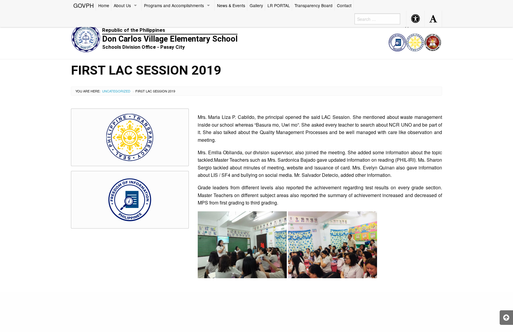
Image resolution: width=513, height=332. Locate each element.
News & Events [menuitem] (231, 5)
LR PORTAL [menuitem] (278, 5)
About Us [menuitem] (122, 5)
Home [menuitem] (103, 5)
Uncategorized (116, 91)
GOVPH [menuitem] (83, 5)
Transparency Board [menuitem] (313, 5)
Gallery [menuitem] (256, 5)
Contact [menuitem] (344, 5)
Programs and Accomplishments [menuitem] (174, 5)
